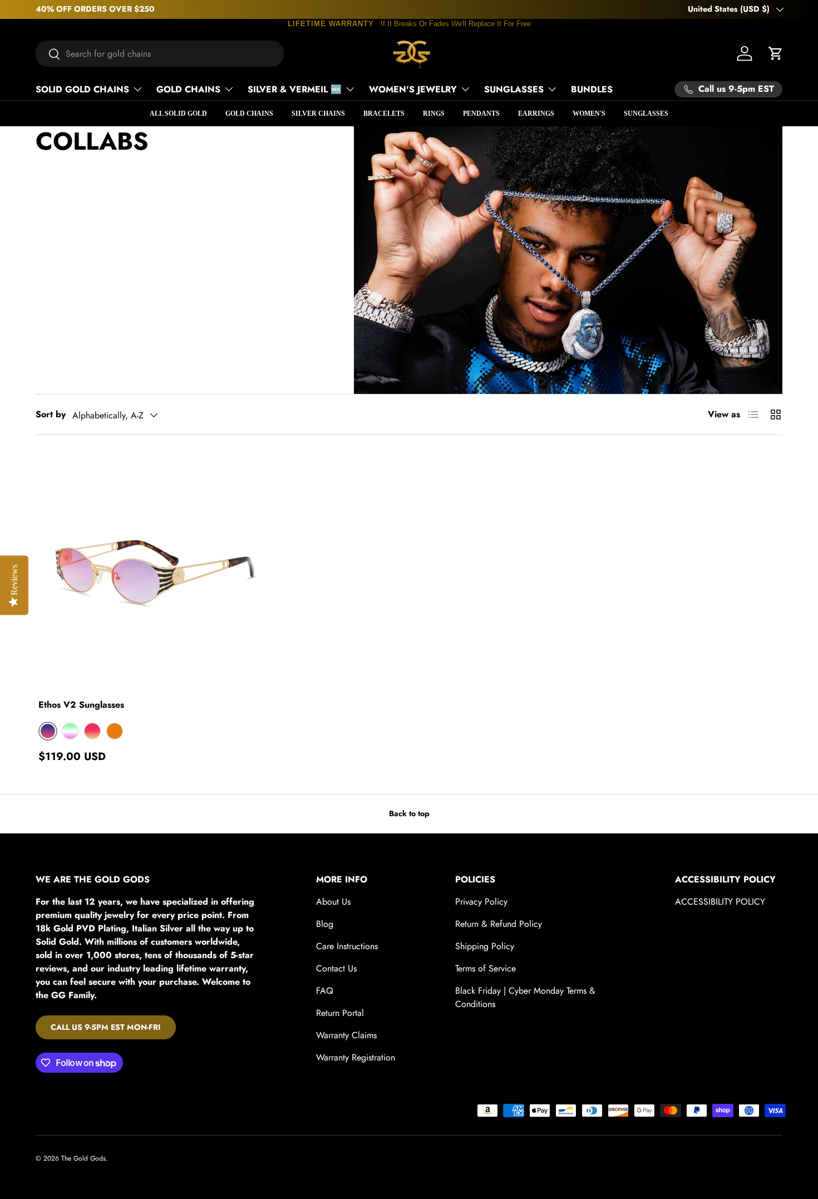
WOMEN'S (589, 113)
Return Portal (340, 1012)
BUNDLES (592, 89)
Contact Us (336, 968)
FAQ (324, 990)
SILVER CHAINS (318, 113)
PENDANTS (481, 113)
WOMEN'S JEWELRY (413, 89)
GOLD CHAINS (188, 89)
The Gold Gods (83, 1158)
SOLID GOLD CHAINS (82, 89)
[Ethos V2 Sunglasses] (154, 571)
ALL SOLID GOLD (178, 113)
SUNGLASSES (514, 89)
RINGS (434, 113)
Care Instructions (347, 946)
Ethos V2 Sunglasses (81, 704)
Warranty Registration (355, 1057)
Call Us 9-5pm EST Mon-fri (106, 1027)
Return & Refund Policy (498, 923)
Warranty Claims (346, 1035)
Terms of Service (485, 968)
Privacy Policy (481, 901)
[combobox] (160, 54)
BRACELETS (384, 113)
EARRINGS (536, 113)
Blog (324, 923)
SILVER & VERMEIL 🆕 (295, 89)
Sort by (51, 414)
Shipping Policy (484, 946)
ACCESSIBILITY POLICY (720, 901)
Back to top (409, 813)
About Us (333, 901)
